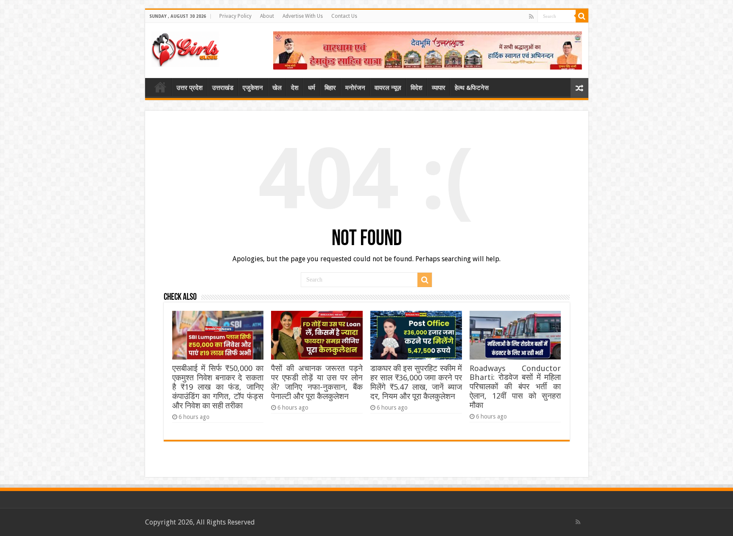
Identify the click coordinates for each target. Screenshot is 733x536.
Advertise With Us (303, 16)
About (267, 16)
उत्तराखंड (222, 88)
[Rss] (531, 16)
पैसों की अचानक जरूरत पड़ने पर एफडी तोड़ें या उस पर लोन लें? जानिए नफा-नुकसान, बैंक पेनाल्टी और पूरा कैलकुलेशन (316, 382)
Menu (160, 87)
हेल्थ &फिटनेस (472, 88)
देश (295, 88)
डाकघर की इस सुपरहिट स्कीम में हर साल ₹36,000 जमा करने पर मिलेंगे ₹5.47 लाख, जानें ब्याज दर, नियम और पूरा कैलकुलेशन (416, 382)
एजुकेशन (253, 88)
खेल (277, 88)
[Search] (582, 16)
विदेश (416, 88)
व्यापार (438, 88)
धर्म (311, 88)
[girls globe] (185, 47)
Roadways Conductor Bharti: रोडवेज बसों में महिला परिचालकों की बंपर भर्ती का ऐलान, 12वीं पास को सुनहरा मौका (515, 387)
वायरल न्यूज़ (388, 88)
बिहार (330, 88)
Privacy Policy (235, 16)
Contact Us (344, 16)
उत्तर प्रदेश (189, 88)
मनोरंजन (355, 88)
